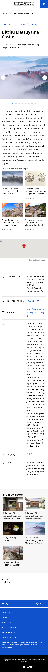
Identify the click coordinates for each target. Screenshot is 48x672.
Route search (8, 647)
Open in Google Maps (37, 260)
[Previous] (3, 77)
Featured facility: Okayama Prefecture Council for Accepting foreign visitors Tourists (23, 643)
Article (5, 617)
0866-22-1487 (32, 300)
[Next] (44, 77)
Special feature (9, 622)
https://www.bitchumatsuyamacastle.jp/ (35, 312)
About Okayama (9, 612)
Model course (8, 632)
